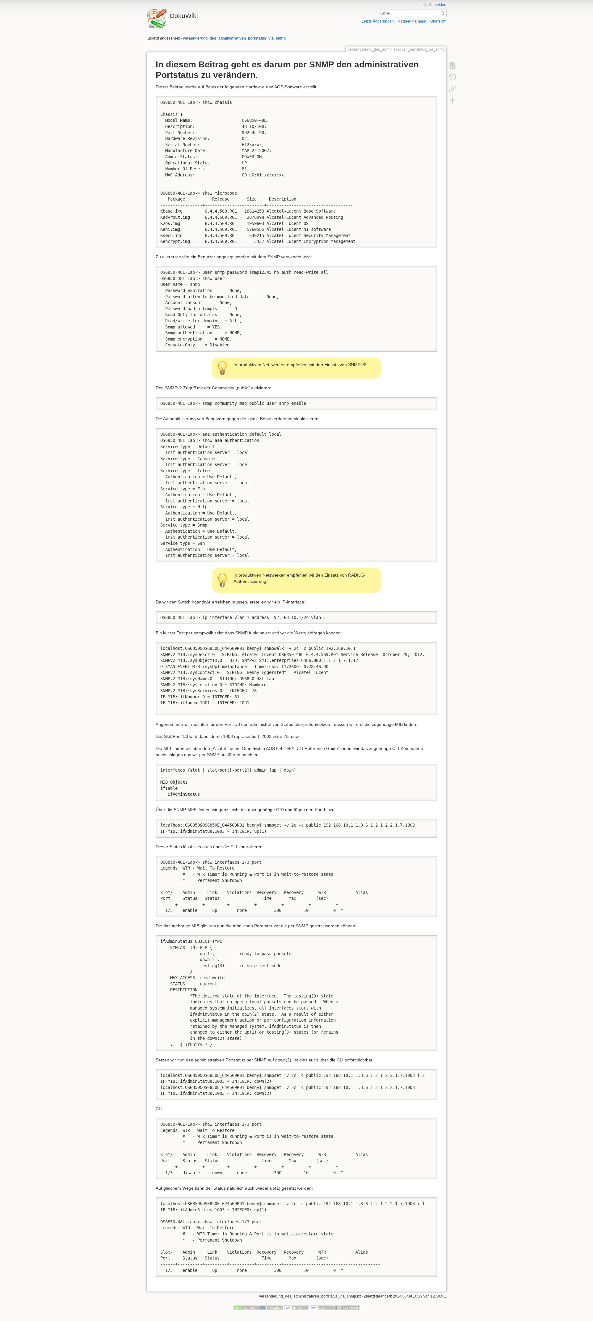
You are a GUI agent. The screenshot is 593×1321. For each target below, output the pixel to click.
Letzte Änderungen (378, 21)
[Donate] (245, 1308)
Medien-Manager (412, 21)
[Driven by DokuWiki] (347, 1308)
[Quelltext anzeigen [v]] (452, 65)
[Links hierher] (452, 89)
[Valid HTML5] (296, 1308)
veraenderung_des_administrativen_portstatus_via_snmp (234, 38)
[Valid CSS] (322, 1308)
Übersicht (438, 21)
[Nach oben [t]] (452, 101)
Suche (443, 13)
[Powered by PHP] (271, 1308)
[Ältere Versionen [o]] (452, 77)
